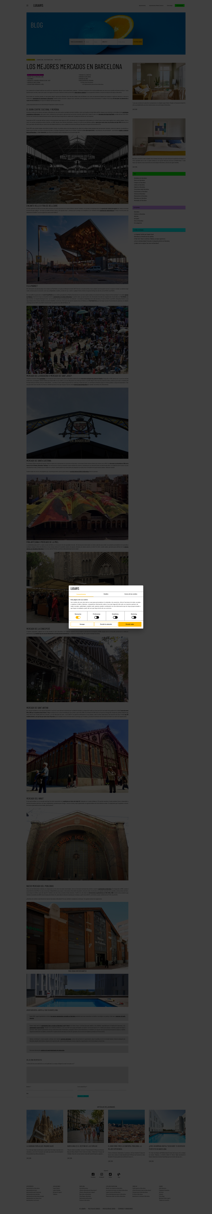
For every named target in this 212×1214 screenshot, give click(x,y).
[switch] (96, 617)
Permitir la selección (106, 624)
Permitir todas (130, 624)
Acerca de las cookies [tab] (130, 594)
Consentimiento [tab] (81, 594)
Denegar (82, 624)
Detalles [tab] (106, 594)
